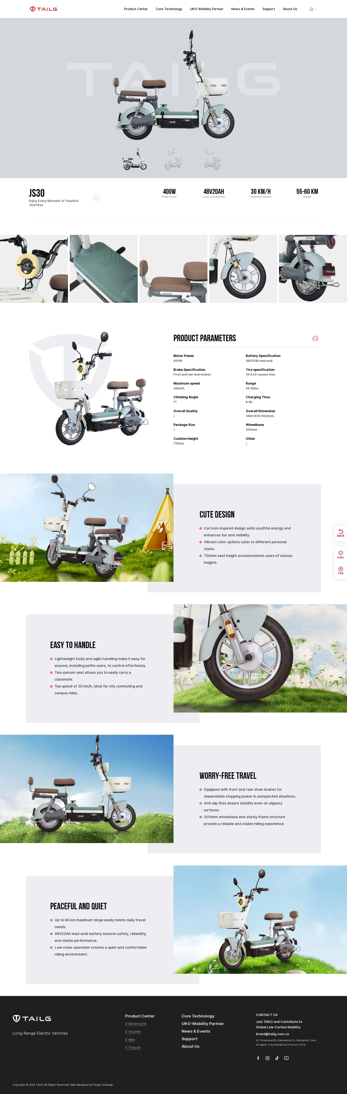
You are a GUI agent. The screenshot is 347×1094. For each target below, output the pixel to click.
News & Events (243, 9)
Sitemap (107, 1084)
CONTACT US (267, 1015)
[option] (173, 85)
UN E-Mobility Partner (206, 9)
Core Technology (169, 9)
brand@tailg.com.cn (272, 1034)
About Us (290, 9)
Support (269, 9)
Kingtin (97, 1084)
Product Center (136, 9)
